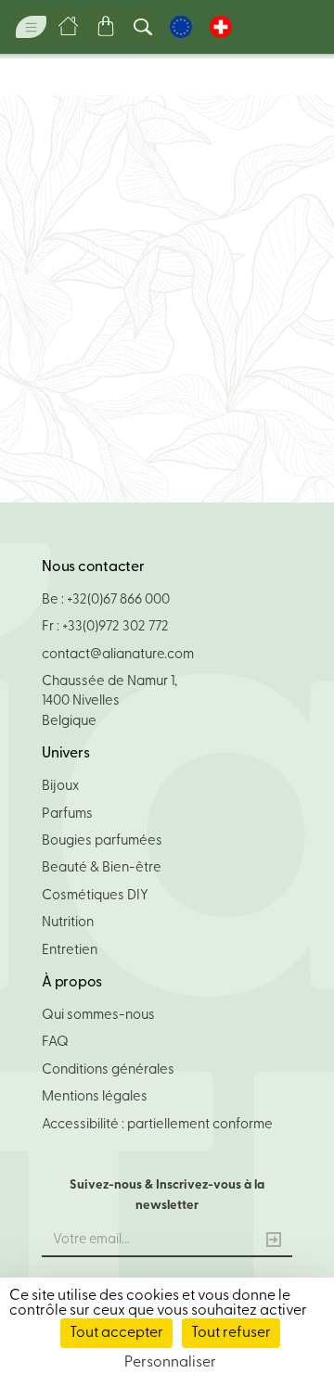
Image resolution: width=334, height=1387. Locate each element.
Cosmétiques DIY (95, 896)
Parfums (67, 814)
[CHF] (220, 27)
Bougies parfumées (102, 841)
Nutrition (68, 923)
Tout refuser (231, 1333)
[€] (180, 27)
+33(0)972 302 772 (115, 627)
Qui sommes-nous (98, 1016)
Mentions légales (95, 1097)
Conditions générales (108, 1070)
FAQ (55, 1043)
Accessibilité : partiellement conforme (157, 1125)
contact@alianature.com (118, 655)
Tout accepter (116, 1333)
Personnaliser (170, 1362)
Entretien (69, 951)
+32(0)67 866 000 (118, 600)
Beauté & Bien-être (101, 868)
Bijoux (60, 787)
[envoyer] (273, 1241)
